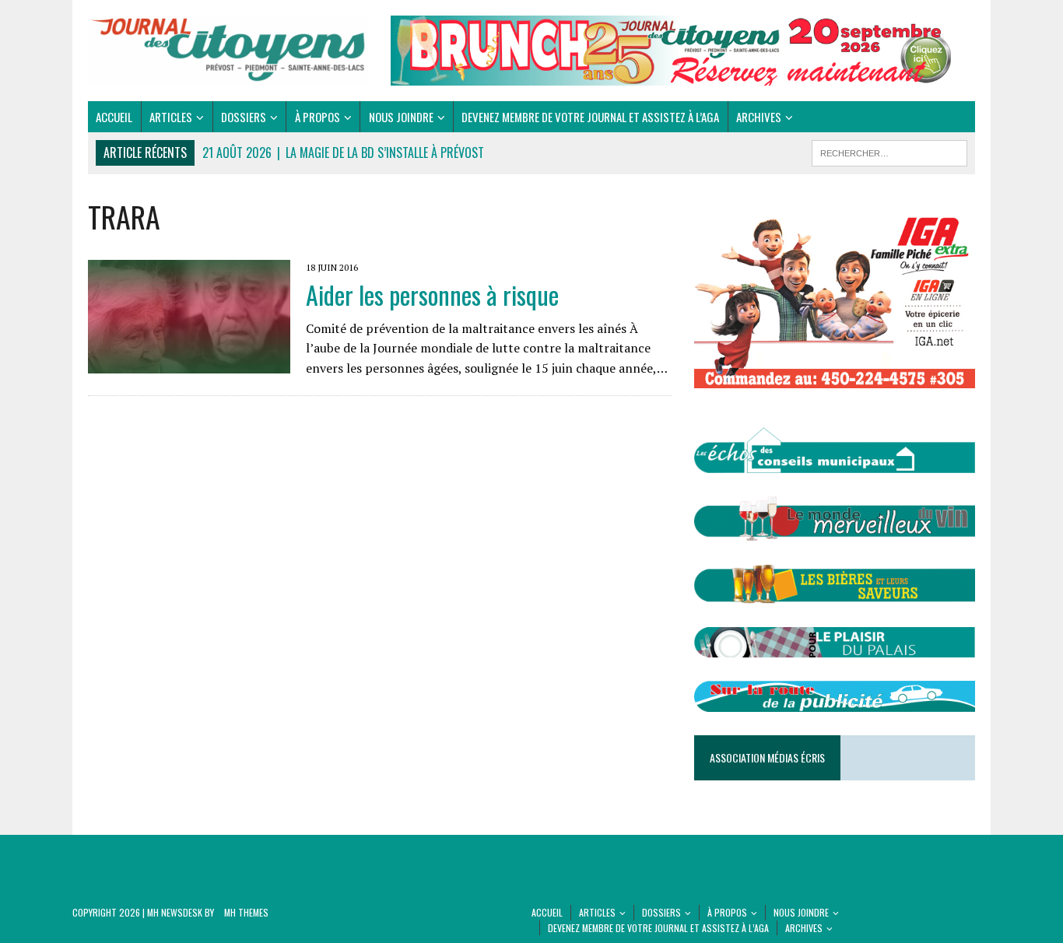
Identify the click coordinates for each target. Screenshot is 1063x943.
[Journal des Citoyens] (228, 50)
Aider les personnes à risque (432, 294)
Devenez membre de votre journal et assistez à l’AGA (590, 116)
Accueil (114, 116)
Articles (170, 116)
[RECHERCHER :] (889, 151)
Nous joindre (401, 116)
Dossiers (243, 116)
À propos (317, 116)
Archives (758, 116)
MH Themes (246, 912)
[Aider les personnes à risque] (189, 362)
